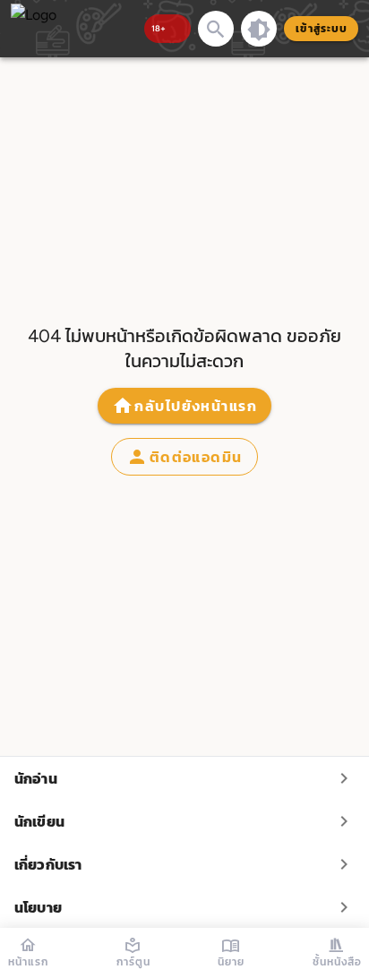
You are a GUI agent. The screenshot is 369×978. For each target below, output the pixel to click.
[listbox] (184, 843)
